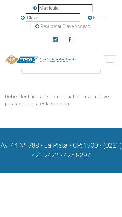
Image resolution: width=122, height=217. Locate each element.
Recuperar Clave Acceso (65, 26)
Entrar (99, 17)
